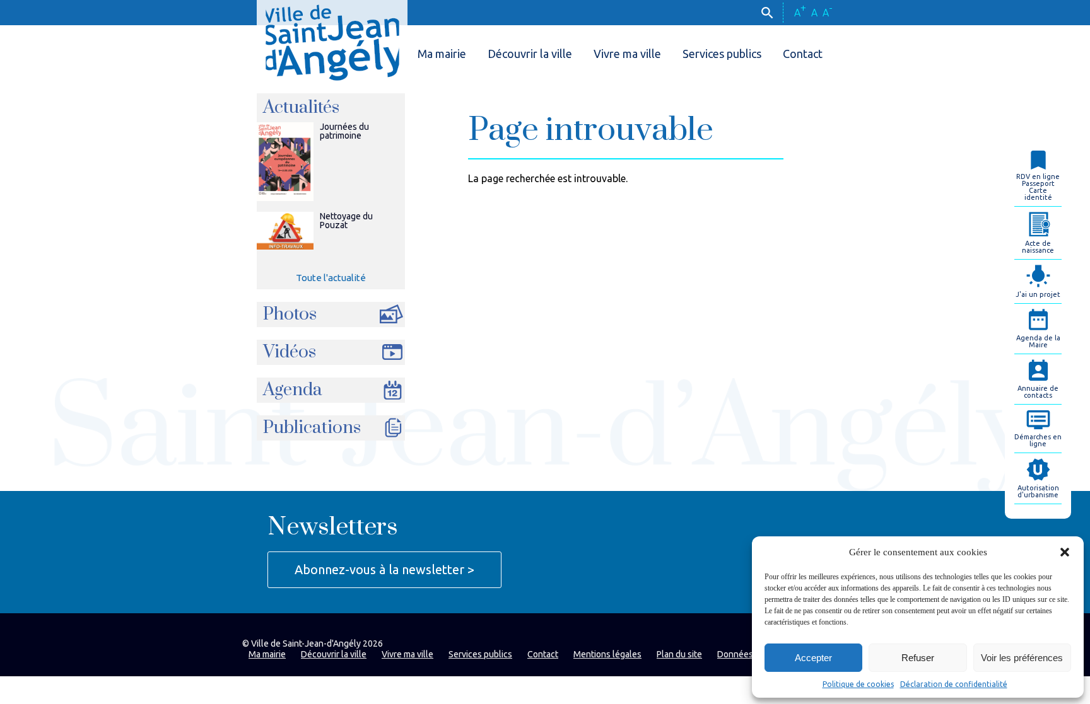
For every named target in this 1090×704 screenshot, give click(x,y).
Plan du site (679, 654)
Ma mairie (442, 53)
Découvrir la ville (530, 53)
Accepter (813, 657)
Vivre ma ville (627, 53)
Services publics (722, 53)
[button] (1064, 552)
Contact (803, 53)
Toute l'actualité (331, 277)
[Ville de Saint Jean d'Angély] (332, 40)
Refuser (917, 657)
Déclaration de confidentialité (953, 684)
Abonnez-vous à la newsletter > (384, 569)
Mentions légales (607, 654)
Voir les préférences (1022, 657)
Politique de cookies (858, 684)
